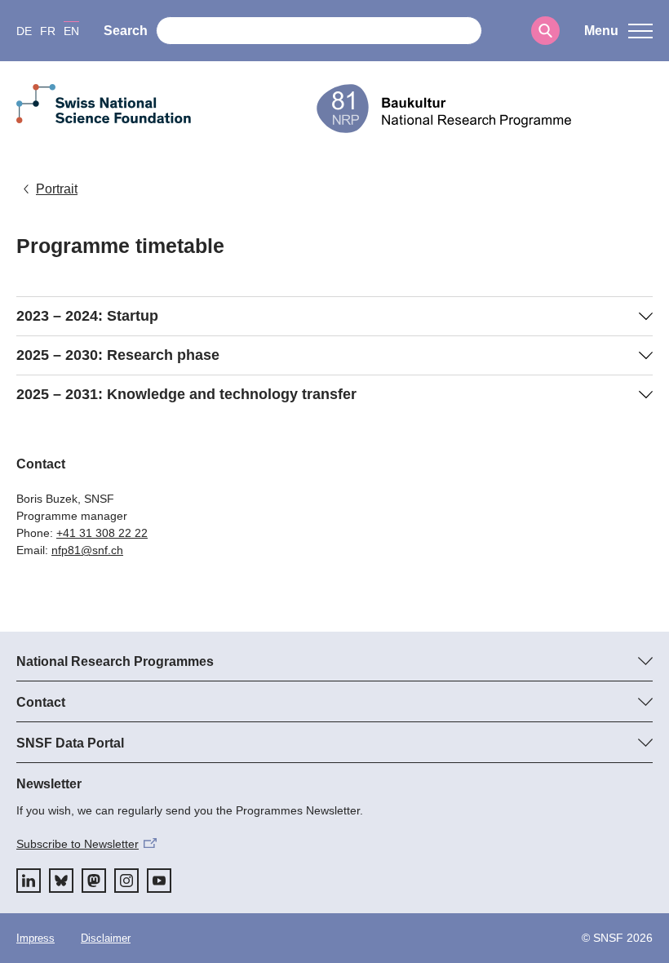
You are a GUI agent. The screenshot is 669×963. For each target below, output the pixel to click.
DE (24, 31)
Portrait (57, 189)
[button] (618, 31)
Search (126, 31)
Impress (35, 938)
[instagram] (126, 880)
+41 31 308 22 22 (102, 532)
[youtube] (159, 880)
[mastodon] (94, 880)
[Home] (485, 108)
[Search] (545, 30)
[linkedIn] (28, 880)
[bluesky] (61, 880)
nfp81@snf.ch (87, 550)
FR (47, 31)
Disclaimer (106, 938)
